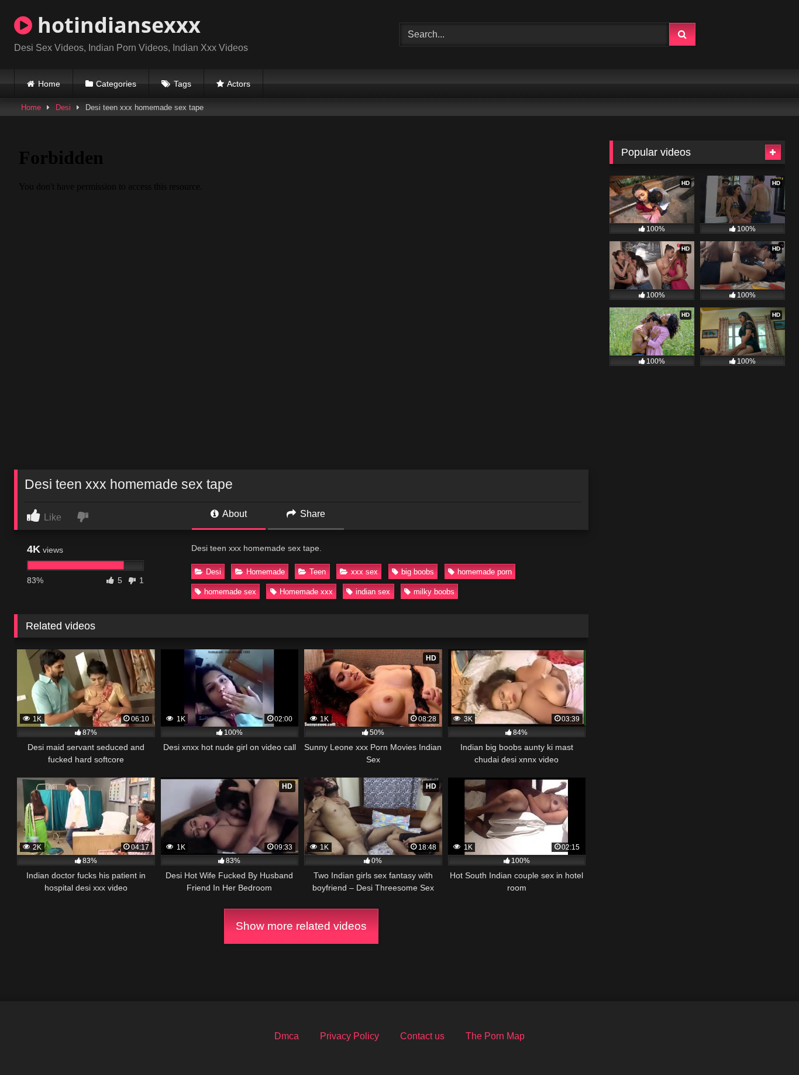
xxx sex (364, 571)
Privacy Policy (349, 1036)
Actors (238, 83)
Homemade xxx (306, 591)
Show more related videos (301, 926)
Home (49, 83)
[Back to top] (763, 1040)
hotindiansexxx (116, 25)
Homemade (265, 571)
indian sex (373, 591)
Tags (182, 83)
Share (311, 514)
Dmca (286, 1036)
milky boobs (434, 591)
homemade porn (484, 571)
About (234, 514)
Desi (63, 107)
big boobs (417, 571)
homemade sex (230, 591)
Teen (317, 571)
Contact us (422, 1036)
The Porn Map (495, 1036)
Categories (116, 83)
